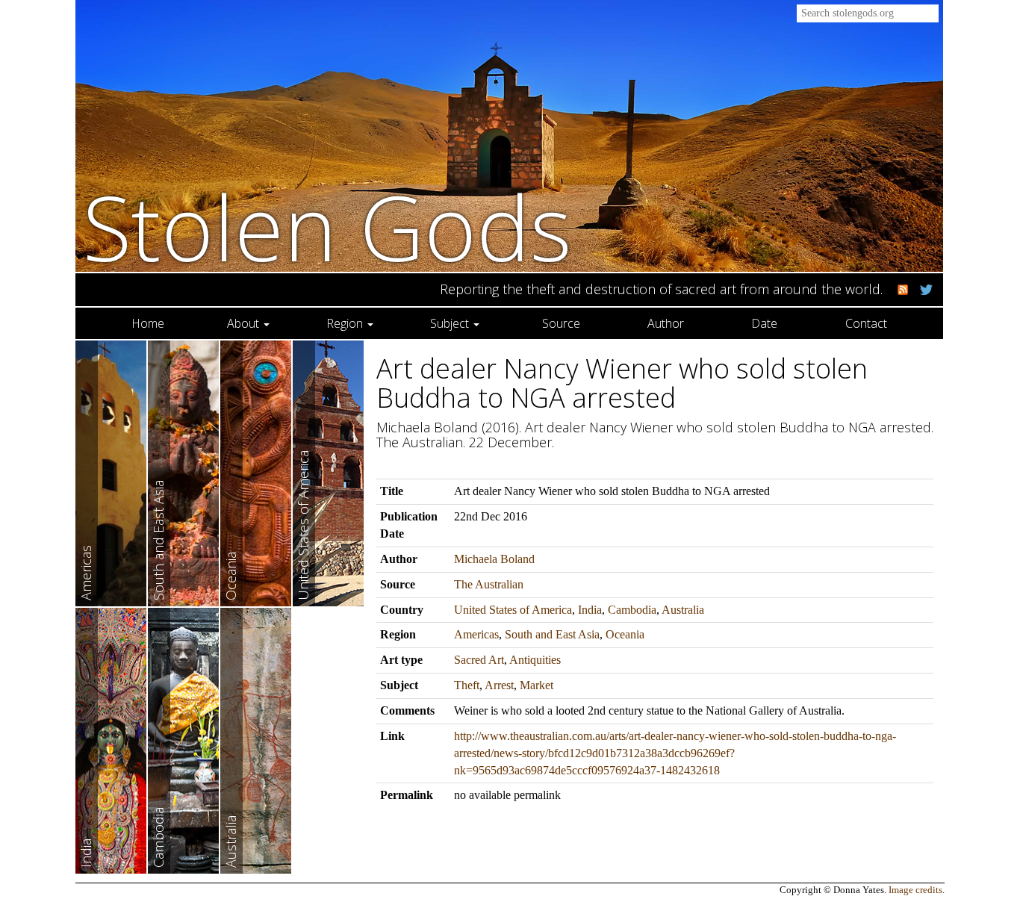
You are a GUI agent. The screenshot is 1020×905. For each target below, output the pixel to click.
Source (561, 323)
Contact (866, 323)
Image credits (915, 890)
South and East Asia (552, 634)
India (590, 609)
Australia (683, 609)
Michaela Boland (494, 559)
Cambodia (632, 609)
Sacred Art (479, 659)
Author (665, 323)
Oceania (625, 634)
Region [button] (346, 323)
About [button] (244, 323)
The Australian (488, 584)
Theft (466, 685)
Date (764, 323)
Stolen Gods (327, 226)
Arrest (499, 685)
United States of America (513, 609)
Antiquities (535, 659)
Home (147, 323)
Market (536, 685)
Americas (476, 634)
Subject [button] (451, 323)
